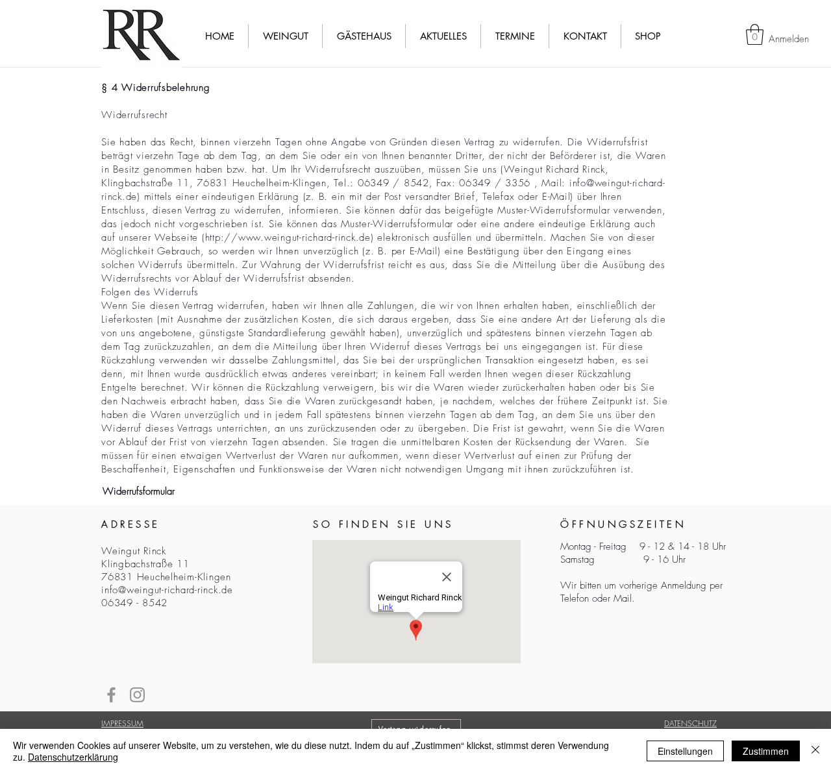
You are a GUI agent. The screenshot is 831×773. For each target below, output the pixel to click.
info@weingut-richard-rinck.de (167, 589)
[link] (754, 34)
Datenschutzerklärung (73, 756)
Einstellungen (685, 750)
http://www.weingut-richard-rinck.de (288, 237)
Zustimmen (766, 750)
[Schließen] (815, 751)
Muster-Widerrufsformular (397, 223)
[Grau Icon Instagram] (137, 695)
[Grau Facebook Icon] (111, 695)
